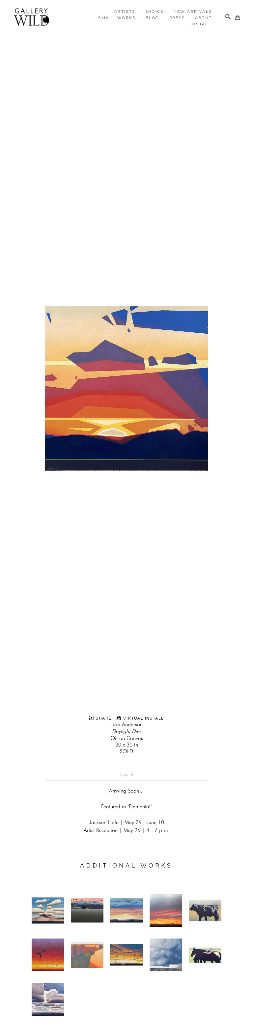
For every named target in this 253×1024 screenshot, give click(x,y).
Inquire (126, 774)
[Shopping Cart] (237, 17)
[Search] (228, 16)
